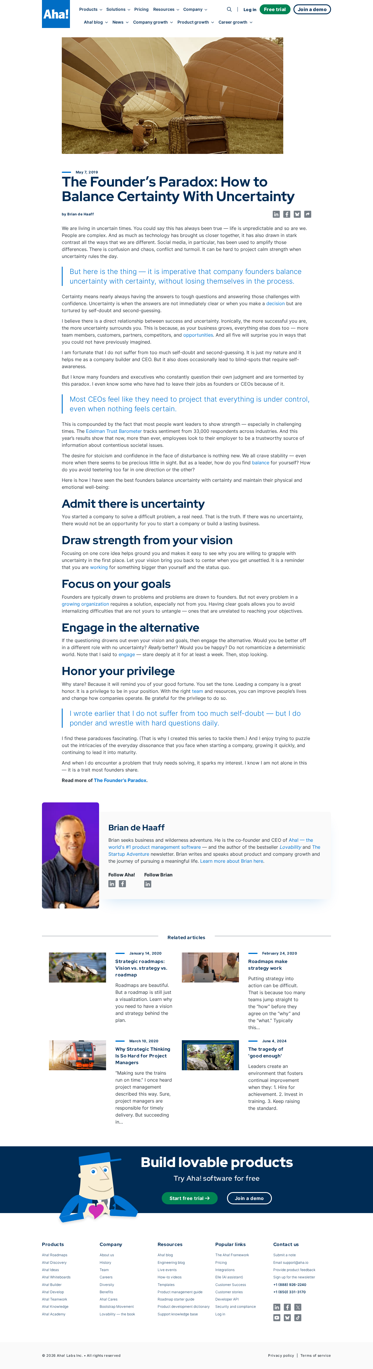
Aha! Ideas (50, 1270)
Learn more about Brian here (231, 861)
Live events (167, 1270)
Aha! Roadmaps (54, 1255)
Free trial (275, 9)
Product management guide (180, 1292)
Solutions (116, 9)
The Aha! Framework (232, 1255)
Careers (106, 1277)
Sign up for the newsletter (294, 1277)
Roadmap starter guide (176, 1299)
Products (88, 9)
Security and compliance (235, 1306)
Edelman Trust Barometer (114, 431)
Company (193, 9)
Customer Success (230, 1284)
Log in (250, 9)
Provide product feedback (294, 1270)
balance (260, 462)
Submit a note (284, 1255)
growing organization (85, 604)
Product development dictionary (184, 1306)
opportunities (198, 335)
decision (275, 303)
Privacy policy (281, 1355)
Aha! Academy (54, 1314)
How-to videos (170, 1277)
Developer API (227, 1299)
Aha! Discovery (54, 1262)
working (99, 567)
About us (107, 1255)
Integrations (225, 1270)
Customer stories (229, 1292)
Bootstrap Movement (117, 1306)
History (105, 1262)
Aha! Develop (53, 1292)
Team (104, 1270)
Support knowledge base (178, 1314)
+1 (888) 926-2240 (289, 1284)
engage (127, 654)
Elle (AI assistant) (229, 1277)
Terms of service (315, 1355)
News (118, 22)
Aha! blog (93, 22)
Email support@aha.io (290, 1262)
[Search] (229, 9)
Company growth (150, 22)
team (197, 691)
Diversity (107, 1284)
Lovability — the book (117, 1314)
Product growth (193, 22)
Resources (164, 9)
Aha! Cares (108, 1299)
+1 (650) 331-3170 (289, 1292)
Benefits (106, 1292)
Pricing (141, 9)
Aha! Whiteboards (56, 1277)
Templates (166, 1284)
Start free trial (187, 1198)
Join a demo (249, 1198)
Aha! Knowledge (55, 1306)
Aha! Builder (51, 1284)
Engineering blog (171, 1262)
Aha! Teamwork (54, 1299)
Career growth (233, 22)
